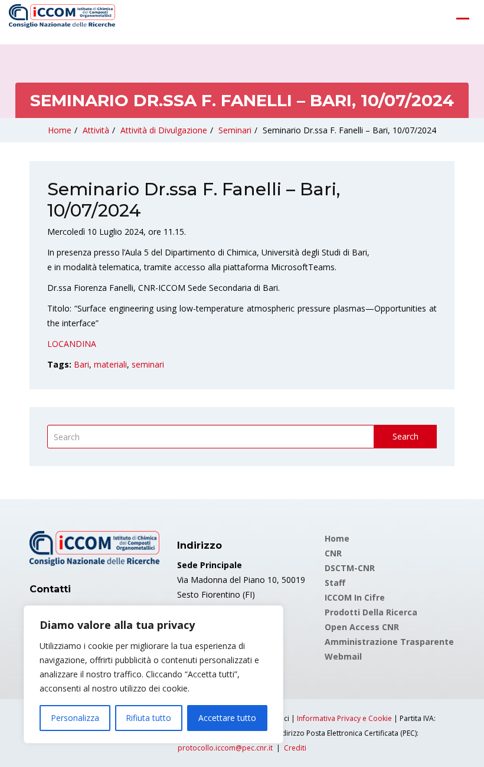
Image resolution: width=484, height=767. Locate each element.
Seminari (234, 130)
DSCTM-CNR (350, 567)
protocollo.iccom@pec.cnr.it (225, 748)
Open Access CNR (362, 626)
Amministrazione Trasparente (389, 641)
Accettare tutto (227, 717)
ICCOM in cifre (355, 597)
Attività (96, 130)
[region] (153, 674)
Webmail (343, 656)
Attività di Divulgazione (163, 130)
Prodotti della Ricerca (371, 612)
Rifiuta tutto (148, 717)
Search (405, 436)
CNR (333, 553)
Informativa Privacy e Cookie (344, 718)
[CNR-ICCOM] (62, 18)
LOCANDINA (71, 343)
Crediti (295, 748)
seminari (148, 364)
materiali (110, 364)
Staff (335, 582)
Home (59, 130)
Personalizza (75, 717)
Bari (81, 364)
